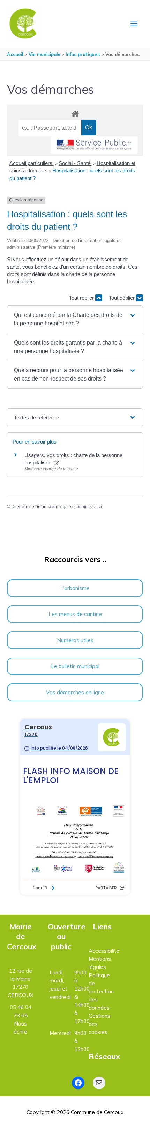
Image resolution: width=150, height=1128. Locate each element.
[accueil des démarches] (75, 112)
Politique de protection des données (101, 991)
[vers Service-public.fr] (94, 145)
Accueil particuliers (31, 163)
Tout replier (82, 298)
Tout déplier (122, 298)
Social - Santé (75, 163)
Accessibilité (104, 950)
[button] (75, 319)
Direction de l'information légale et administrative (57, 506)
